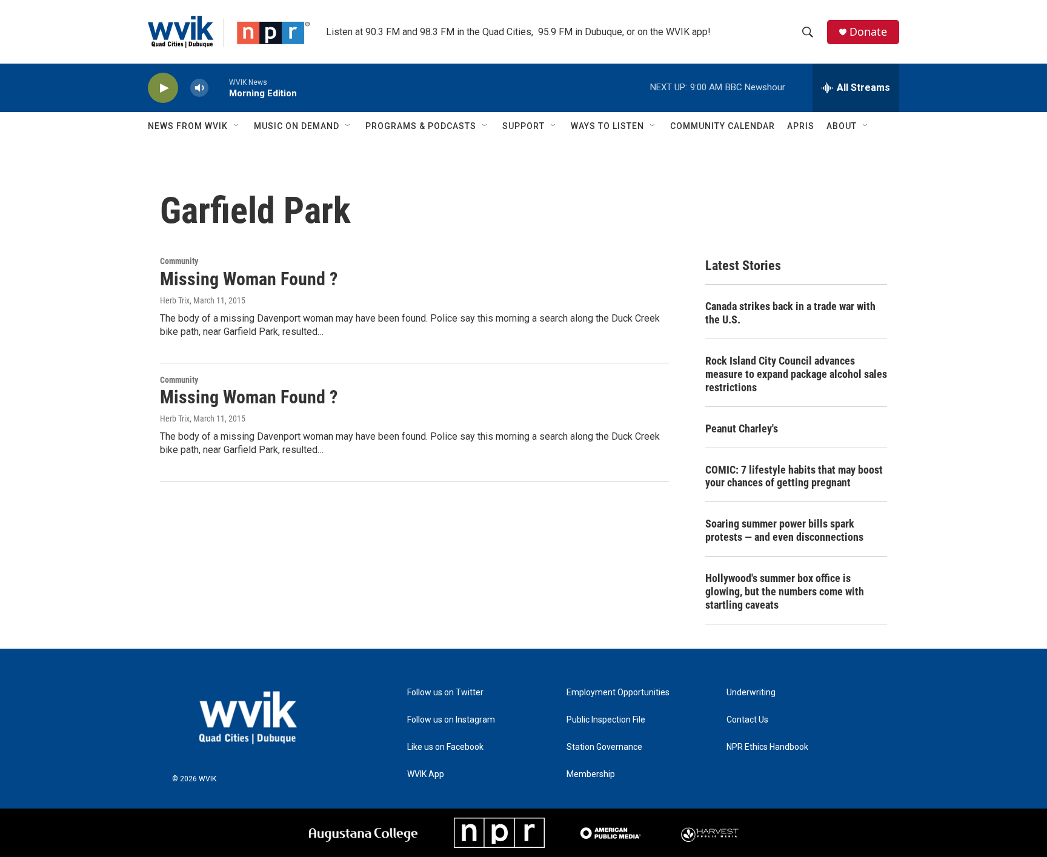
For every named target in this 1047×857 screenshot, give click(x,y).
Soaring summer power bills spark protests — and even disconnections (784, 530)
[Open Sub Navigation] (237, 126)
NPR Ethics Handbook (767, 747)
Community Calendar (722, 126)
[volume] (199, 88)
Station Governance (604, 747)
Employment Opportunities (618, 692)
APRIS (800, 126)
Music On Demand (296, 126)
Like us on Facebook (445, 747)
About (841, 126)
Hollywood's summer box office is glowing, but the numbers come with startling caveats (784, 591)
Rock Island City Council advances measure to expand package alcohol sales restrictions (796, 374)
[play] (163, 88)
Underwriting (751, 692)
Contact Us (747, 719)
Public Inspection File (606, 719)
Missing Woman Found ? (248, 279)
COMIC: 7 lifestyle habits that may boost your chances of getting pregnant (794, 476)
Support (523, 126)
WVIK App (425, 774)
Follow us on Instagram (451, 719)
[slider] (219, 87)
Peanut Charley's (741, 428)
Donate (868, 31)
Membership (591, 774)
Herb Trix (175, 300)
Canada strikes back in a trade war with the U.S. (790, 313)
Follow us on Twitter (445, 692)
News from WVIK (188, 126)
